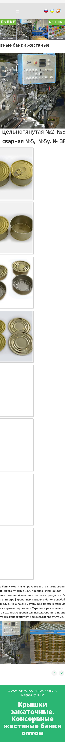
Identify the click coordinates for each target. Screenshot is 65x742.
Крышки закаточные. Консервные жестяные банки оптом (32, 718)
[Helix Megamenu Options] (17, 11)
